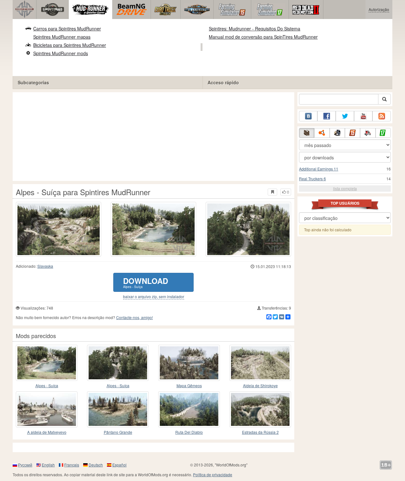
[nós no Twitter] (345, 116)
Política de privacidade (212, 474)
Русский (25, 464)
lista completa (345, 188)
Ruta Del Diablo (189, 432)
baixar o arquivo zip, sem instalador (153, 296)
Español (119, 464)
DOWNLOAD (145, 282)
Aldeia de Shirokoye (260, 385)
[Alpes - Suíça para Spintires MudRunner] (58, 229)
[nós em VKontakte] (308, 116)
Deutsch (96, 464)
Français (71, 464)
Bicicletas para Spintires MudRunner (69, 45)
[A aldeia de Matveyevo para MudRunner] (47, 409)
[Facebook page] (326, 116)
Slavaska (45, 266)
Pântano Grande (118, 432)
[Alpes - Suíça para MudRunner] (47, 363)
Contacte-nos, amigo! (134, 317)
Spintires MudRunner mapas (61, 37)
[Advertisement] (153, 136)
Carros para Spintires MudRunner (67, 28)
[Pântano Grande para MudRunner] (118, 409)
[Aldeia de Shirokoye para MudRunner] (260, 363)
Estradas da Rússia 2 (260, 432)
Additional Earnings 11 (318, 168)
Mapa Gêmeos (189, 385)
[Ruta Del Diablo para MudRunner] (189, 409)
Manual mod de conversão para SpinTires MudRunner (263, 37)
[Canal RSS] (381, 116)
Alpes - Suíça (46, 385)
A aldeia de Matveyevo (46, 432)
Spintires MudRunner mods (60, 53)
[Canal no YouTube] (363, 116)
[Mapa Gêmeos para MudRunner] (189, 363)
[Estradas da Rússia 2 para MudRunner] (260, 409)
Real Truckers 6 (312, 178)
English (48, 464)
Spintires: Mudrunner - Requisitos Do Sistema (254, 28)
